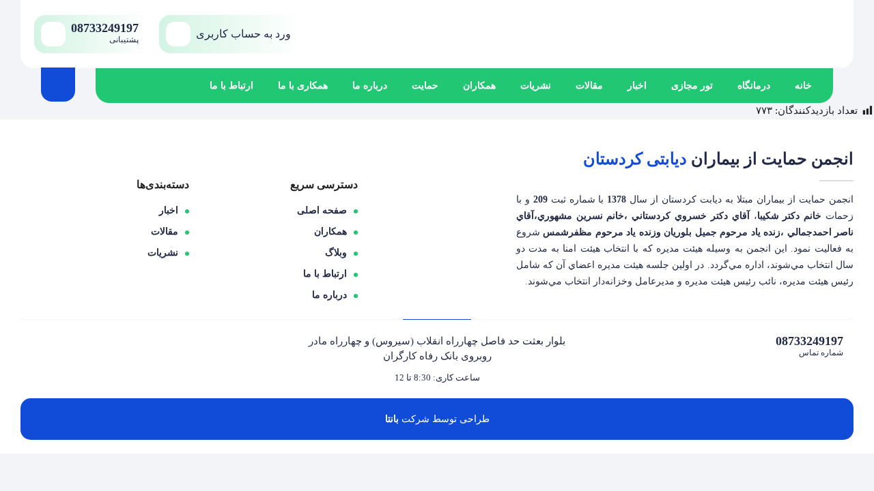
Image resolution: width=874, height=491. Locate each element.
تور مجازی (692, 85)
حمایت (425, 85)
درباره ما (369, 85)
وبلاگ (336, 253)
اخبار (637, 85)
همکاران (479, 85)
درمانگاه (753, 85)
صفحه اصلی (322, 210)
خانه (803, 85)
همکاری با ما (303, 85)
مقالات (589, 85)
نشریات (535, 85)
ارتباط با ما (231, 85)
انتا (390, 419)
